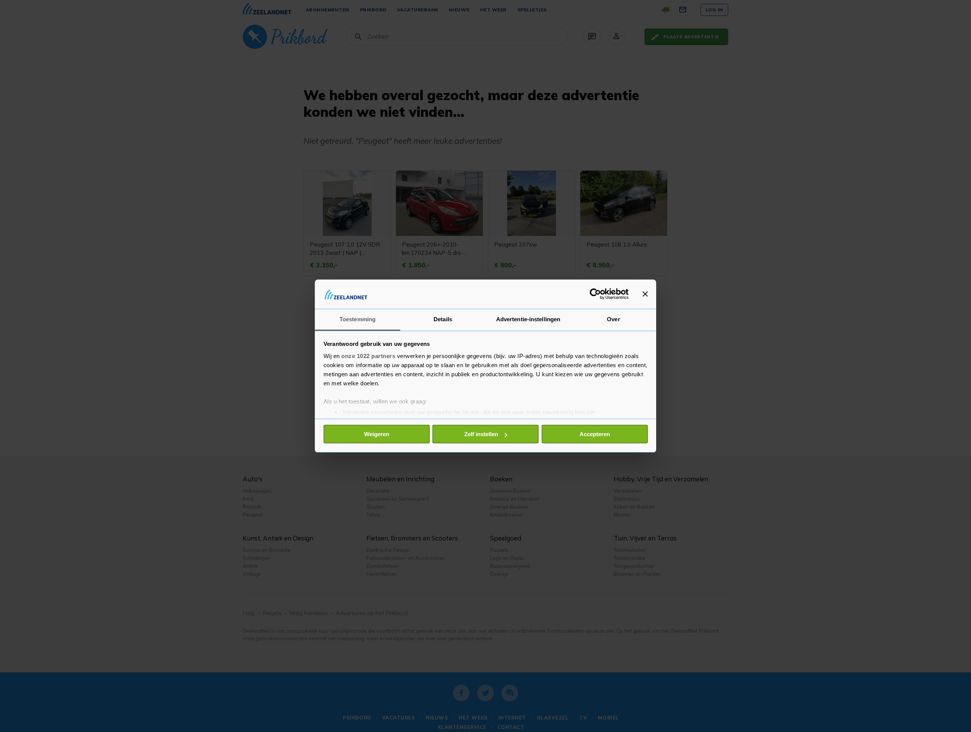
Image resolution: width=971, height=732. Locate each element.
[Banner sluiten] (645, 294)
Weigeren (376, 434)
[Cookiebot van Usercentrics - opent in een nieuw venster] (595, 294)
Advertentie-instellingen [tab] (528, 319)
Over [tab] (613, 319)
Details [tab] (443, 319)
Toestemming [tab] (357, 319)
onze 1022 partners (368, 356)
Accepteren (595, 434)
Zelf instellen (481, 434)
